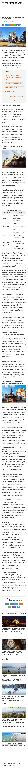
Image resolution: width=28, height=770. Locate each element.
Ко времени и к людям (17, 100)
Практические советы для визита (14, 94)
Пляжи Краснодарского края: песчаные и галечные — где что (13, 744)
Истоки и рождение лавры (12, 75)
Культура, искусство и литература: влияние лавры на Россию (14, 86)
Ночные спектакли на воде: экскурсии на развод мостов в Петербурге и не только (12, 652)
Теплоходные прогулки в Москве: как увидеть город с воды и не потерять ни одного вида (14, 629)
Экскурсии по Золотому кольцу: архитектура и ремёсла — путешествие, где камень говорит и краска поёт (14, 721)
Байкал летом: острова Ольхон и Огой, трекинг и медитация (13, 676)
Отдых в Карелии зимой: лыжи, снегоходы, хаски (13, 697)
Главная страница (6, 14)
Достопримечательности (7, 23)
